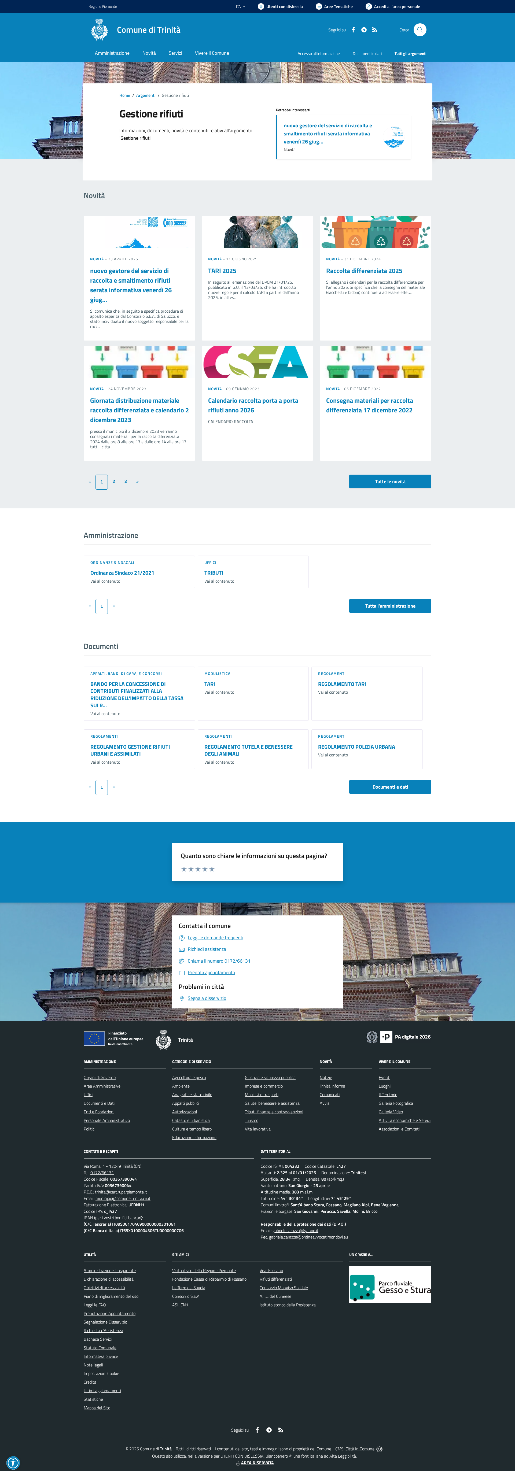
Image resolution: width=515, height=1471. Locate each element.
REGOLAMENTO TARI (342, 684)
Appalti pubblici (185, 1103)
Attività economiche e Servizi (405, 1120)
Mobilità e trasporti (261, 1094)
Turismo (251, 1120)
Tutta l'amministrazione (390, 605)
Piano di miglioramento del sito (111, 1296)
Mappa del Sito (97, 1408)
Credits (90, 1382)
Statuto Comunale (100, 1347)
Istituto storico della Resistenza (288, 1305)
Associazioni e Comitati (399, 1129)
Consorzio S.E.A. (186, 1296)
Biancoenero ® (279, 1456)
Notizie (326, 1077)
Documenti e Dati (99, 1103)
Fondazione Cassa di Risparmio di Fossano (209, 1279)
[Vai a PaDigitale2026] (398, 1036)
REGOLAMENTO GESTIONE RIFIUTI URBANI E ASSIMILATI (130, 750)
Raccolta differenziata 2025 (364, 270)
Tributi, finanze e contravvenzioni (274, 1111)
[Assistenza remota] (379, 1449)
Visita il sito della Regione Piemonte (204, 1270)
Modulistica (217, 673)
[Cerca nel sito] (420, 29)
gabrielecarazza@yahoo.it (295, 1230)
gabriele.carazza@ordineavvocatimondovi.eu (308, 1237)
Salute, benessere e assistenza (272, 1103)
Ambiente (181, 1086)
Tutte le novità (390, 481)
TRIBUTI (213, 572)
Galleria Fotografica (396, 1103)
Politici (89, 1129)
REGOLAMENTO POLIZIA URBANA (356, 746)
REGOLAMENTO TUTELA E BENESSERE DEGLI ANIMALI (248, 750)
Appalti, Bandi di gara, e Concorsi (126, 673)
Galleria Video (391, 1111)
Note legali (93, 1365)
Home (124, 95)
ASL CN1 (180, 1305)
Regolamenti (332, 673)
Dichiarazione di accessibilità (109, 1279)
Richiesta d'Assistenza (103, 1330)
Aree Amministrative (102, 1086)
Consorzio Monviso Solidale (284, 1287)
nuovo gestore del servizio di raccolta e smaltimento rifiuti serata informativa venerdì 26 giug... (328, 133)
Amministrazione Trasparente (110, 1270)
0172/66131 (102, 1172)
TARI (209, 684)
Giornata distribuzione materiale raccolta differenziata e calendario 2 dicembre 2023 (139, 410)
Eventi (384, 1077)
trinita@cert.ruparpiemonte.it (121, 1192)
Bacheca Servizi (98, 1339)
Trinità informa (332, 1086)
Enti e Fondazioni (99, 1111)
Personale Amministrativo (107, 1120)
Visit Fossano (271, 1270)
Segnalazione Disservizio (105, 1322)
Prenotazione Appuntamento (109, 1313)
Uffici (210, 562)
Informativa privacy (101, 1356)
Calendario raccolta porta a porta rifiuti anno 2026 (253, 405)
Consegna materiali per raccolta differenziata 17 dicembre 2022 (369, 405)
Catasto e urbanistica (191, 1120)
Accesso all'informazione (319, 53)
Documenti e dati (390, 786)
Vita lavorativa (258, 1129)
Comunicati (330, 1094)
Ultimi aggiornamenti (102, 1390)
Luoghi (385, 1086)
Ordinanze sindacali (112, 562)
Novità (97, 259)
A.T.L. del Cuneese (275, 1296)
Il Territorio (388, 1094)
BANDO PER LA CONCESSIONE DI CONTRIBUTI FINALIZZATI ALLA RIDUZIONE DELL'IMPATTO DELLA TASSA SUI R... (136, 694)
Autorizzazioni (184, 1111)
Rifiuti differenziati (276, 1279)
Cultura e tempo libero (192, 1129)
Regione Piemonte (103, 6)
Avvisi (325, 1103)
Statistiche (93, 1399)
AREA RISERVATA (257, 1462)
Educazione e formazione (194, 1137)
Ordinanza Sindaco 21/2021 (122, 572)
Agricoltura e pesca (189, 1077)
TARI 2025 (222, 270)
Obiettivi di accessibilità (104, 1287)
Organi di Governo (100, 1077)
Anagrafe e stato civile (192, 1094)
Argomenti (146, 95)
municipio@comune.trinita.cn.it (122, 1198)
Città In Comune (359, 1449)
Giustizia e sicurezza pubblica (270, 1077)
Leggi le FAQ (95, 1305)
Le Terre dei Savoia (188, 1287)
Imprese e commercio (264, 1086)
